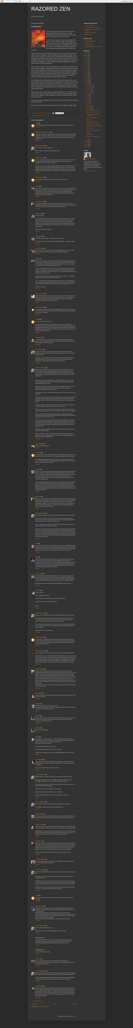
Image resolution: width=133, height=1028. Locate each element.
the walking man (39, 201)
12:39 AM (37, 688)
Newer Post (34, 1004)
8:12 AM (37, 797)
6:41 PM (37, 865)
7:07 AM (37, 243)
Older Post (75, 1004)
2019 (86, 64)
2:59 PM (37, 491)
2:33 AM (37, 181)
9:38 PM (37, 585)
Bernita (37, 703)
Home (55, 1004)
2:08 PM (37, 447)
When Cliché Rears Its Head (93, 112)
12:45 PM (37, 981)
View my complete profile (90, 171)
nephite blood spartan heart (42, 132)
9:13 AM (37, 302)
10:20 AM (37, 966)
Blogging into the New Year (93, 136)
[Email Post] (53, 113)
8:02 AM (37, 921)
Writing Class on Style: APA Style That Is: (93, 115)
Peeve (88, 119)
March (88, 103)
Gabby (37, 259)
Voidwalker (38, 841)
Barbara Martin (39, 637)
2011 (86, 80)
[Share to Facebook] (61, 113)
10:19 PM (37, 997)
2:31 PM (37, 464)
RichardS (37, 452)
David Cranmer (39, 293)
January (89, 108)
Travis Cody (38, 573)
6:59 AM (37, 231)
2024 (86, 53)
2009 (86, 140)
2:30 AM (37, 172)
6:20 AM (37, 711)
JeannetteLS (38, 986)
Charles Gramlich (39, 145)
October (89, 89)
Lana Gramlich (39, 824)
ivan (36, 123)
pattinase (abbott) (39, 859)
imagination (37, 115)
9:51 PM (37, 608)
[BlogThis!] (58, 113)
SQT (36, 557)
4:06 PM (37, 945)
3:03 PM (37, 508)
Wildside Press (88, 44)
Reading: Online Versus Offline (94, 126)
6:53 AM (37, 723)
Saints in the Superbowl (92, 117)
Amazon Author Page (90, 41)
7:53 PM (37, 890)
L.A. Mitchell (38, 759)
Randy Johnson (39, 157)
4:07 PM (37, 954)
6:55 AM (37, 732)
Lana (42, 115)
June (88, 97)
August (88, 93)
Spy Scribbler (38, 349)
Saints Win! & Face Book (92, 124)
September (89, 91)
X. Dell (37, 319)
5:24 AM (37, 196)
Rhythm (88, 132)
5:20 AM (37, 901)
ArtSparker (38, 337)
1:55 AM (37, 140)
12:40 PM (37, 438)
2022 (86, 57)
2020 (86, 61)
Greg (36, 895)
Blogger (73, 1016)
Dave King (38, 693)
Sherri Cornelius (39, 307)
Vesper (37, 715)
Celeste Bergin (39, 669)
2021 (86, 59)
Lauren (37, 469)
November (89, 87)
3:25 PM (37, 836)
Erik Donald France (40, 650)
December (89, 84)
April (88, 101)
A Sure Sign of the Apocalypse (93, 130)
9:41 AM (37, 933)
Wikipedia (87, 34)
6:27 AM (37, 208)
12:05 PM (37, 344)
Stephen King (46, 115)
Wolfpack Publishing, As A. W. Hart (93, 46)
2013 (86, 76)
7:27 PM (37, 552)
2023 (86, 55)
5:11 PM (37, 854)
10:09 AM (37, 332)
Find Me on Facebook (90, 32)
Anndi (36, 736)
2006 (86, 146)
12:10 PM (37, 362)
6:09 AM (37, 699)
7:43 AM (37, 254)
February (89, 106)
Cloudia (37, 590)
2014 (86, 74)
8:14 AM (37, 809)
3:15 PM (37, 538)
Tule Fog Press (88, 43)
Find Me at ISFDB (89, 25)
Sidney (37, 186)
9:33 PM (37, 568)
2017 (86, 68)
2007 (86, 144)
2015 (86, 72)
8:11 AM (37, 769)
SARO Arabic (38, 814)
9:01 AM (37, 289)
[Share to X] (59, 113)
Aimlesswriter (39, 906)
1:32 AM (37, 127)
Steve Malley (38, 443)
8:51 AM (37, 819)
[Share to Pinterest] (63, 113)
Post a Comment (37, 1001)
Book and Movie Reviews (92, 110)
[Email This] (56, 113)
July (88, 95)
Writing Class (89, 128)
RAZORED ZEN (50, 9)
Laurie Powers (39, 248)
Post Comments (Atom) (43, 1006)
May (88, 99)
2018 (86, 66)
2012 (86, 78)
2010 (86, 83)
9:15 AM (37, 314)
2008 (86, 142)
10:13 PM (37, 632)
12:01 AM (37, 664)
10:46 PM (37, 646)
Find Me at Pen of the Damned (92, 27)
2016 (86, 70)
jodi (36, 543)
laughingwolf (38, 213)
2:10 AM (37, 153)
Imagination (89, 134)
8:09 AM (37, 754)
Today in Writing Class (91, 122)
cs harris (37, 958)
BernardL (37, 496)
